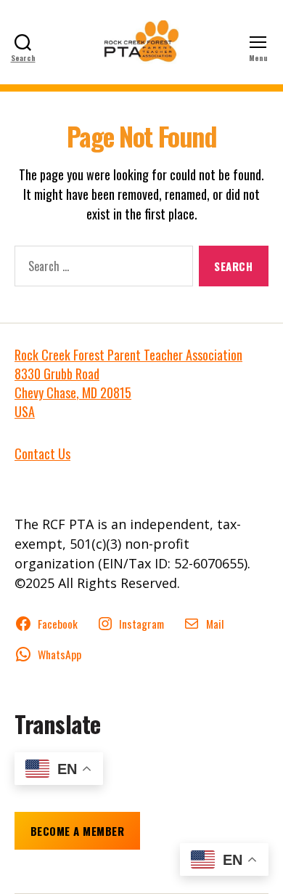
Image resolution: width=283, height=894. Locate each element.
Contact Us (42, 453)
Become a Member (77, 831)
